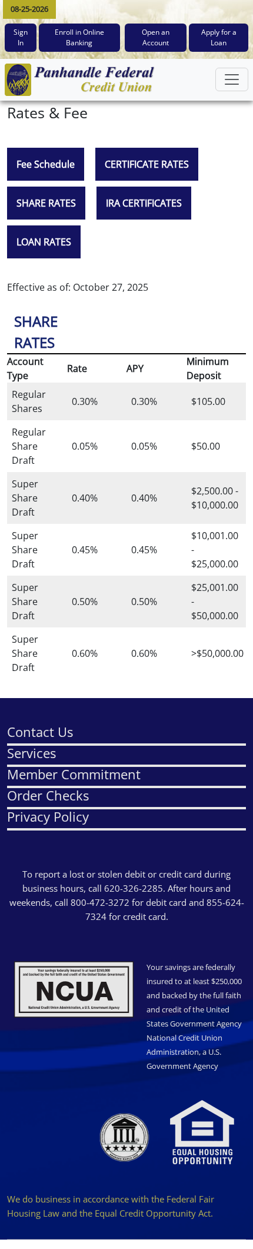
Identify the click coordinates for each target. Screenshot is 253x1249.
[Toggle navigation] (231, 79)
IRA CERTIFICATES (144, 203)
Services (31, 753)
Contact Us (40, 731)
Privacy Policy (48, 816)
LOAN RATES (43, 241)
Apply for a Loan (219, 37)
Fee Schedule (45, 164)
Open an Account (155, 37)
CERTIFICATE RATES (147, 164)
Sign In (21, 37)
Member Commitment (74, 774)
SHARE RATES (46, 203)
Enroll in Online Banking (79, 37)
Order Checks (48, 795)
